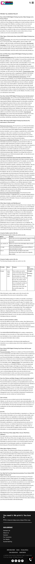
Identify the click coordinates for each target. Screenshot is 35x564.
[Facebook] (12, 561)
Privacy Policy (24, 549)
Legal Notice (22, 552)
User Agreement (13, 552)
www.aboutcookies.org (10, 332)
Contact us (6, 530)
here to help (12, 520)
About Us (6, 533)
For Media (6, 539)
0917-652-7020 (11, 549)
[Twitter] (16, 561)
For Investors (7, 537)
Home (17, 549)
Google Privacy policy (29, 273)
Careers (5, 535)
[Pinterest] (19, 561)
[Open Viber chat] (30, 559)
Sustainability (7, 541)
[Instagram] (22, 561)
